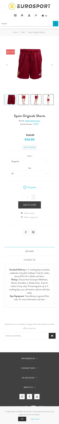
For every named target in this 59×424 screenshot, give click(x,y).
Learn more (35, 419)
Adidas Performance (32, 120)
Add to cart (29, 204)
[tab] (29, 251)
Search (55, 23)
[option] (10, 94)
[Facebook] (29, 396)
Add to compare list (31, 217)
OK (22, 419)
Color (29, 156)
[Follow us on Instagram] (22, 396)
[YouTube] (37, 396)
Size (29, 168)
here (42, 299)
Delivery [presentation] (29, 251)
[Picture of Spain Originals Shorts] (11, 94)
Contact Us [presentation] (29, 259)
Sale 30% (10, 52)
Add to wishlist (29, 213)
